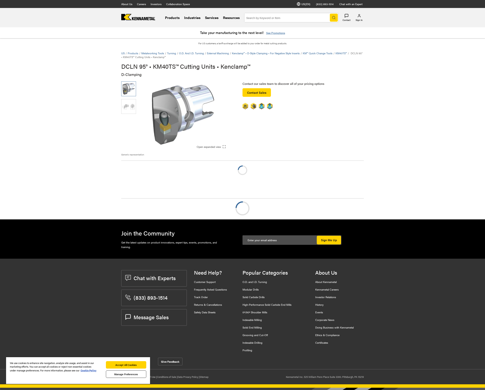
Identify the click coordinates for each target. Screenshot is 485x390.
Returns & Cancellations (208, 304)
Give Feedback (170, 361)
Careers (141, 4)
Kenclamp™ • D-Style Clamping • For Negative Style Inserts (266, 53)
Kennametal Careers (327, 289)
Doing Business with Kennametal (334, 327)
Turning (171, 53)
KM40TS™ (341, 53)
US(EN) (305, 4)
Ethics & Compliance (327, 335)
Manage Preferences (126, 374)
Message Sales (151, 317)
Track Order (201, 297)
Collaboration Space (178, 4)
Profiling (247, 350)
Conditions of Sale (167, 377)
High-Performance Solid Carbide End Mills (267, 304)
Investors (156, 4)
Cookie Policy (88, 370)
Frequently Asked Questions (210, 289)
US (123, 53)
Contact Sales (256, 92)
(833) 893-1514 (325, 4)
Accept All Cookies (126, 365)
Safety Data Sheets (205, 312)
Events (319, 312)
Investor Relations (325, 297)
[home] (138, 19)
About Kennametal (326, 282)
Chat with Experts (155, 278)
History (319, 304)
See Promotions (275, 33)
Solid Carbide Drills (253, 297)
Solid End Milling (252, 327)
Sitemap (203, 377)
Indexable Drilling (252, 342)
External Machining (218, 53)
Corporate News (324, 320)
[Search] (334, 18)
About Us (126, 4)
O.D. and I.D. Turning (191, 53)
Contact (346, 20)
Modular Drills (250, 289)
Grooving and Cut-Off (255, 335)
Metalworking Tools (152, 53)
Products (172, 17)
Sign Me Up (329, 240)
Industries (192, 17)
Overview (135, 208)
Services (211, 17)
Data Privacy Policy (188, 377)
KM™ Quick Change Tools (317, 53)
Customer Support (205, 282)
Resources (231, 17)
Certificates (321, 342)
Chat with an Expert (351, 4)
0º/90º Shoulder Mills (254, 312)
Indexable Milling (252, 320)
